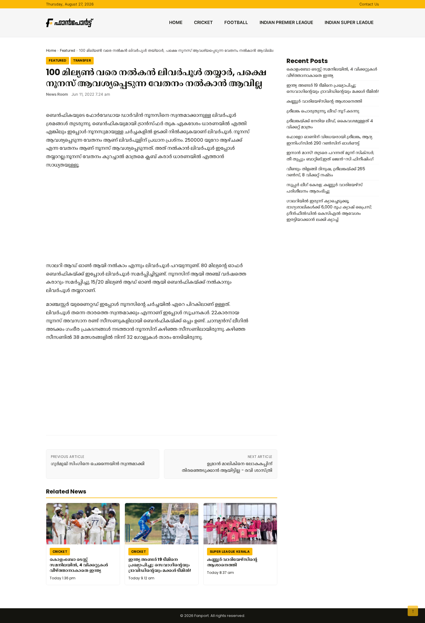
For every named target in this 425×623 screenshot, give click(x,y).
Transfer (82, 60)
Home (175, 22)
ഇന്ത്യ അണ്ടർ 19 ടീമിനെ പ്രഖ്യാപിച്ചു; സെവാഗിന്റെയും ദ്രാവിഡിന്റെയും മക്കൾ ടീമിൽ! (159, 565)
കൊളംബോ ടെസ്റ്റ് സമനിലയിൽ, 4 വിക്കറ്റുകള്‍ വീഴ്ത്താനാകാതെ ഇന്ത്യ (79, 565)
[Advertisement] (150, 215)
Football (236, 22)
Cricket (203, 22)
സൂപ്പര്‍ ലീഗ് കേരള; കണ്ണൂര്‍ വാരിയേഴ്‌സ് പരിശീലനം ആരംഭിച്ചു (325, 188)
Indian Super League (349, 22)
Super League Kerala (230, 551)
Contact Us (369, 4)
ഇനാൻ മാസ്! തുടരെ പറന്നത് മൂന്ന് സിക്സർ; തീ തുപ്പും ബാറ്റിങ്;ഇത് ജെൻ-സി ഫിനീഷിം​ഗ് (330, 156)
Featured (67, 50)
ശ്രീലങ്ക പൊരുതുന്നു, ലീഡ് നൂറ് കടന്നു (323, 111)
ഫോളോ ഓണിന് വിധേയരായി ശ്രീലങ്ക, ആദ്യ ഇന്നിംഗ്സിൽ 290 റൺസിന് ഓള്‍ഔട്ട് (329, 140)
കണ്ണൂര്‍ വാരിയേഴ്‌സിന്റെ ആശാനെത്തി (232, 562)
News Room (57, 94)
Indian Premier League (286, 22)
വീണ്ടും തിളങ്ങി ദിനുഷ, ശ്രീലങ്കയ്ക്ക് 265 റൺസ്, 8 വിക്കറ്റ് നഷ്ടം (326, 172)
